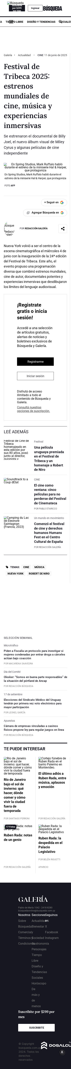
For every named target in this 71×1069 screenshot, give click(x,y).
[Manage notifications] (62, 1052)
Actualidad (24, 55)
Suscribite (36, 1027)
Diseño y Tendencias (41, 21)
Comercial (25, 932)
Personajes (39, 949)
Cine (26, 567)
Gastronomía (40, 943)
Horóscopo (39, 983)
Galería (8, 55)
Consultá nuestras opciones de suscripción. (33, 409)
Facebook (51, 932)
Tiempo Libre (14, 21)
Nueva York (15, 573)
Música (39, 567)
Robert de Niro (39, 573)
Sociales (37, 978)
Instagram (52, 938)
